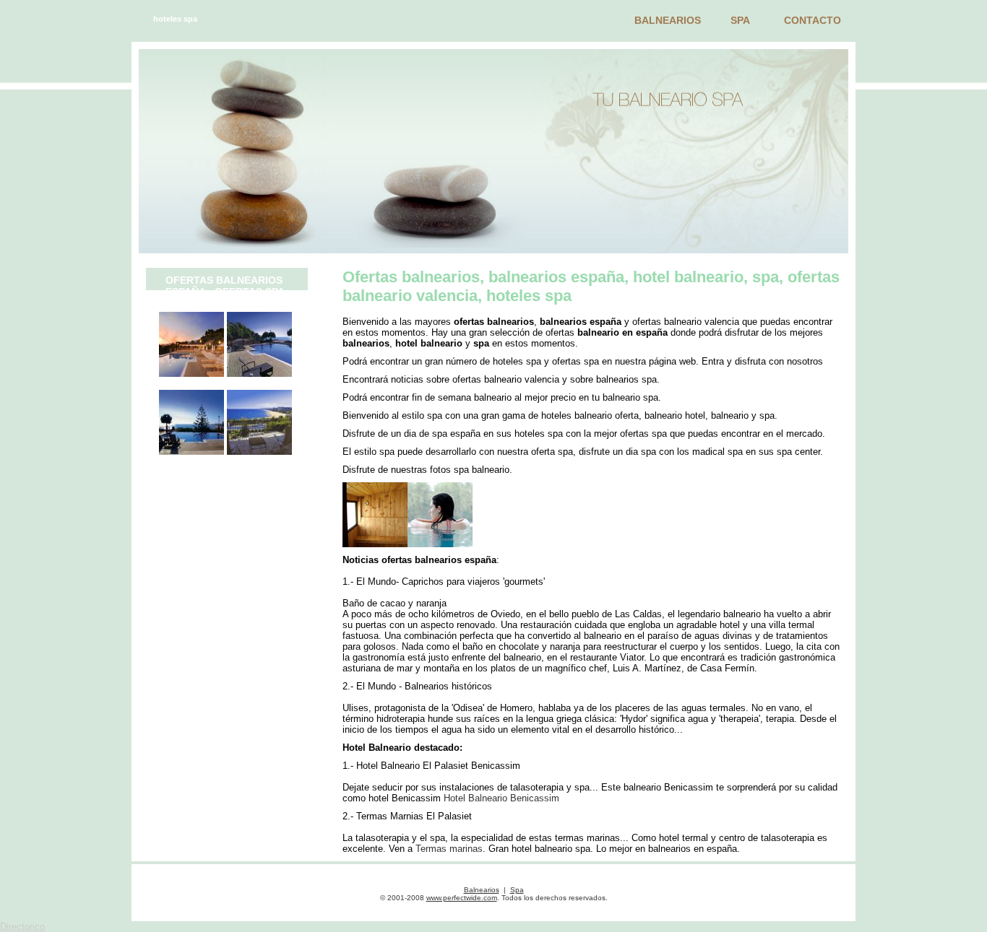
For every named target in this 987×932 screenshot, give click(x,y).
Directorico (22, 926)
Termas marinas (449, 848)
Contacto (812, 20)
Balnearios (667, 20)
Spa (740, 20)
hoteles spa (175, 18)
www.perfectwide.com (461, 898)
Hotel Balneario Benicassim (501, 798)
